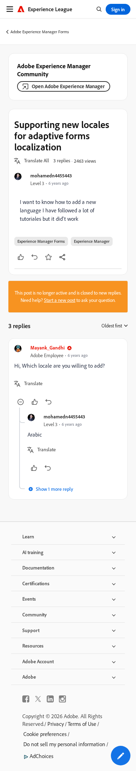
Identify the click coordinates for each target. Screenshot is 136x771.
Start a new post (59, 300)
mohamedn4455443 (51, 175)
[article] (68, 376)
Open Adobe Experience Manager (68, 86)
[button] (36, 160)
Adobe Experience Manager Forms (39, 31)
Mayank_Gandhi (47, 348)
